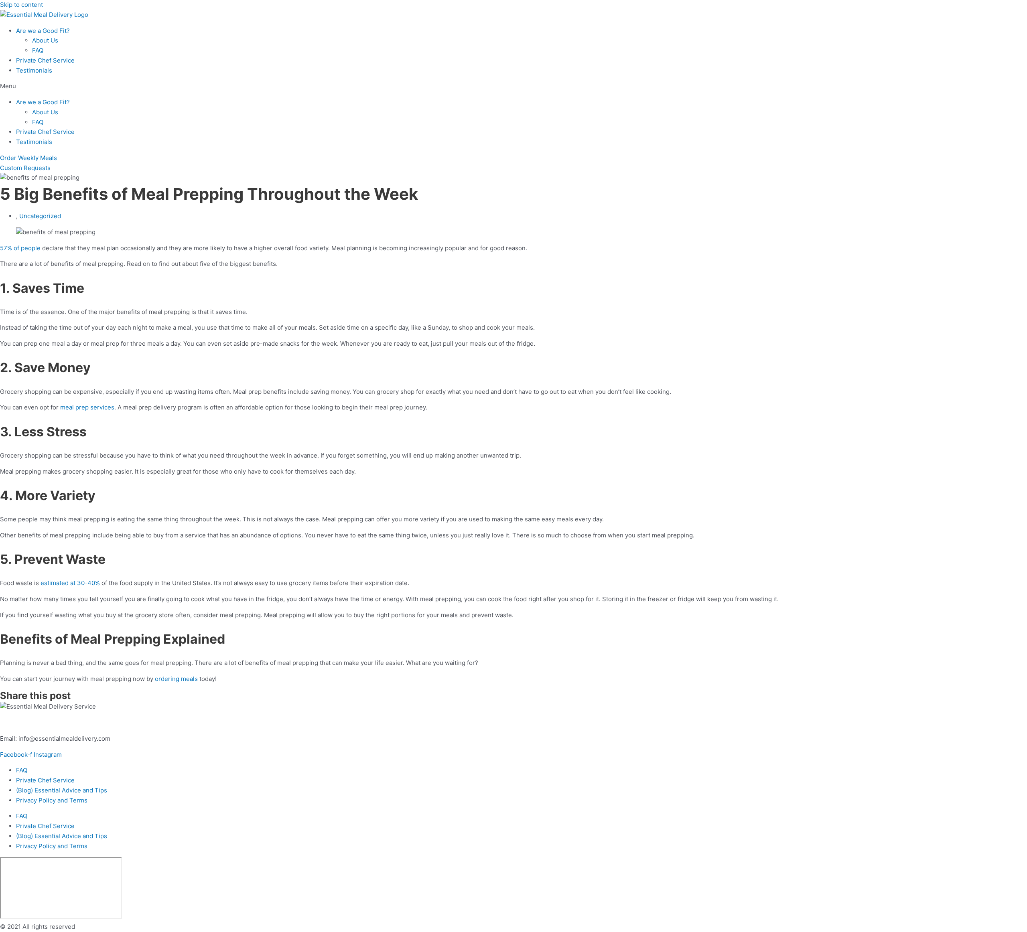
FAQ (37, 50)
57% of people (20, 248)
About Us (45, 40)
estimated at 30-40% (70, 583)
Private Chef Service (45, 60)
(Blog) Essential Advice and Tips (61, 790)
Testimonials (34, 70)
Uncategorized (40, 216)
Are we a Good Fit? (43, 30)
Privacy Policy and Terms (51, 800)
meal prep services (87, 407)
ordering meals (176, 679)
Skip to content (21, 4)
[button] (513, 86)
